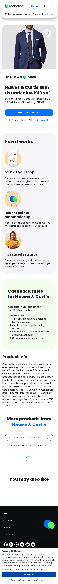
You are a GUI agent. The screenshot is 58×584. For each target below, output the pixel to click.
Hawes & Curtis (29, 425)
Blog (5, 513)
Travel (45, 14)
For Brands (9, 534)
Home (53, 14)
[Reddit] (33, 544)
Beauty (36, 14)
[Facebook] (5, 544)
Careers (7, 520)
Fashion (27, 14)
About (6, 527)
